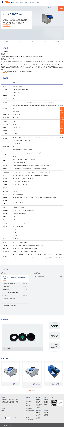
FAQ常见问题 (38, 414)
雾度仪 (27, 412)
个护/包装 (38, 407)
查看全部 (5, 309)
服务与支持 (32, 2)
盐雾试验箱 (28, 406)
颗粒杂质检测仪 (29, 408)
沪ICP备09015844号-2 (12, 425)
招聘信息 (46, 415)
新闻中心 (46, 404)
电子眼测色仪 (28, 401)
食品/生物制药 (39, 404)
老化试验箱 (28, 405)
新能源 (37, 402)
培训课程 (38, 417)
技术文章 (46, 401)
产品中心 (17, 2)
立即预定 (6, 25)
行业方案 (21, 2)
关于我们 (3, 397)
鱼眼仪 (27, 415)
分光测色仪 (28, 399)
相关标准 (46, 399)
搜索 (62, 8)
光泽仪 (27, 413)
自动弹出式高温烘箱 (30, 410)
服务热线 (38, 412)
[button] (30, 390)
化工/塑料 (38, 399)
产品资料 (46, 402)
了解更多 (4, 280)
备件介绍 (38, 418)
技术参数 (19, 41)
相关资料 (32, 41)
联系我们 (37, 2)
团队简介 (46, 414)
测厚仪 (27, 403)
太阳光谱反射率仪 (29, 419)
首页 (13, 2)
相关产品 (57, 41)
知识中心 (26, 2)
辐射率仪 (27, 417)
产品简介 (7, 41)
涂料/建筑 (38, 405)
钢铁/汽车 (38, 401)
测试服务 (38, 415)
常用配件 (45, 41)
